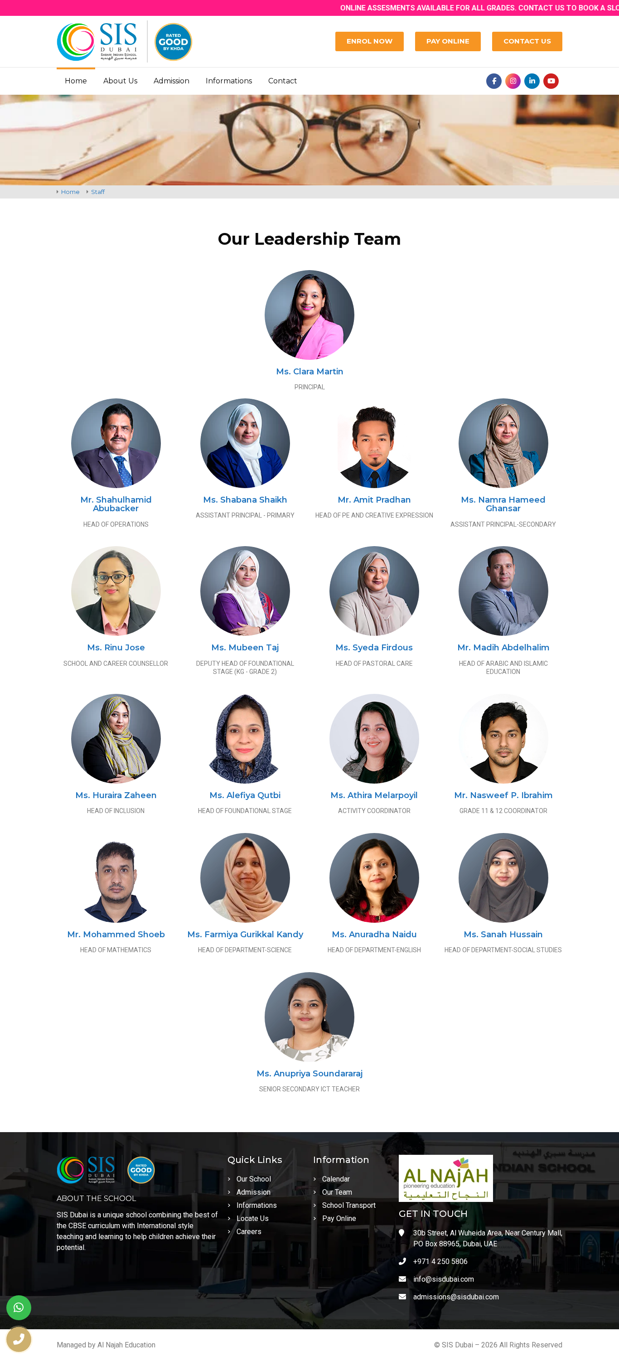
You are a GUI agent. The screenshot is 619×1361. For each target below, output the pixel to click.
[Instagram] (513, 81)
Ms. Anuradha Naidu (374, 935)
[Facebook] (494, 81)
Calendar (336, 1179)
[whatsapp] (18, 1307)
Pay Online (339, 1218)
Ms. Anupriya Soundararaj (309, 1074)
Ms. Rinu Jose (116, 648)
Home (76, 81)
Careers (249, 1231)
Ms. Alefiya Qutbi (244, 795)
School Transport (349, 1205)
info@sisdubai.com (443, 1279)
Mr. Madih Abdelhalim (503, 648)
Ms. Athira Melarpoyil (374, 795)
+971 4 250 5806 (440, 1261)
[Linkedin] (532, 81)
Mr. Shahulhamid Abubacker (116, 504)
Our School (254, 1179)
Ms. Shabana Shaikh (245, 500)
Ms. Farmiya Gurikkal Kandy (245, 935)
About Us (120, 81)
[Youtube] (551, 81)
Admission (171, 81)
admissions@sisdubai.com (456, 1297)
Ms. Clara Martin (309, 372)
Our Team (337, 1192)
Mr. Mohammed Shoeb (116, 935)
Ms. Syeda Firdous (374, 648)
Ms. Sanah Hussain (503, 935)
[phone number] (18, 1339)
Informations (229, 81)
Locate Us (253, 1218)
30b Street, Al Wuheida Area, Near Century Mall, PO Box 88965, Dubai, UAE (487, 1238)
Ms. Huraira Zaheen (116, 795)
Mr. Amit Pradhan (374, 500)
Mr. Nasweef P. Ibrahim (503, 795)
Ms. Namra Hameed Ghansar (503, 504)
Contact (282, 81)
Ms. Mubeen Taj (245, 648)
